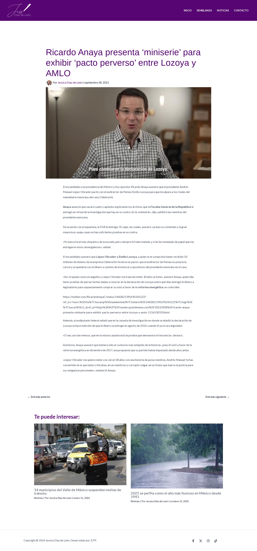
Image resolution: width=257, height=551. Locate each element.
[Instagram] (208, 540)
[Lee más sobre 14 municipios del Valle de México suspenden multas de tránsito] (80, 454)
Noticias (38, 497)
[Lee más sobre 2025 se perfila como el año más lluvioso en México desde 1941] (177, 455)
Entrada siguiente (217, 396)
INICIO (188, 10)
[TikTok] (215, 540)
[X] (200, 540)
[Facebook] (193, 540)
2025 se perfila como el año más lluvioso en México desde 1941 (176, 495)
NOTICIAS (223, 10)
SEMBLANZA (204, 10)
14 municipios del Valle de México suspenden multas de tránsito (77, 491)
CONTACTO (241, 10)
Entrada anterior (38, 396)
